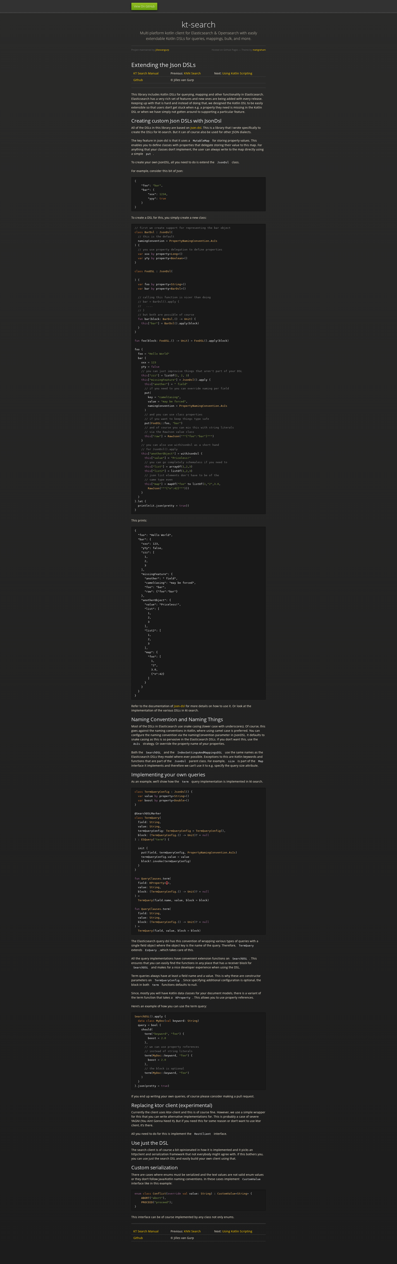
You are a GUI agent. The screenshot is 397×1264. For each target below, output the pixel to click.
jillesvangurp (162, 49)
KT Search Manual (146, 73)
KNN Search (192, 73)
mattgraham (259, 49)
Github (138, 80)
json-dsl (195, 128)
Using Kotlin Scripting (237, 73)
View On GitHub (144, 6)
